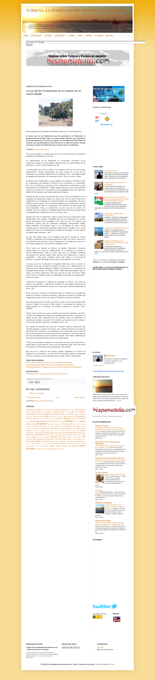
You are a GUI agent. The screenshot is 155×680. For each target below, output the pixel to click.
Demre (53, 418)
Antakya (67, 412)
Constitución (80, 416)
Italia (31, 430)
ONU (60, 437)
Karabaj (68, 430)
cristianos (29, 418)
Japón (43, 430)
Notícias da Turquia (101, 426)
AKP (76, 410)
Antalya (72, 412)
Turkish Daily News (41, 149)
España (82, 421)
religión (38, 441)
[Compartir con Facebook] (36, 382)
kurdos (82, 430)
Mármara (62, 433)
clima (65, 416)
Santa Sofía (69, 441)
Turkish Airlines (61, 446)
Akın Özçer (71, 410)
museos (70, 434)
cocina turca (71, 416)
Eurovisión (51, 424)
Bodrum (67, 414)
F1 (55, 424)
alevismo (28, 412)
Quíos (73, 439)
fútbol (71, 424)
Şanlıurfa (63, 441)
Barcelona (52, 414)
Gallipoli (83, 424)
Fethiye (58, 424)
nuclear (33, 437)
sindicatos (79, 441)
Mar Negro (50, 433)
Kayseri (73, 430)
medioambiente (39, 435)
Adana (44, 410)
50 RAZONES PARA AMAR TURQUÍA (116, 228)
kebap (77, 430)
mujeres (64, 435)
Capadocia (36, 416)
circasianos (59, 416)
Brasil (79, 414)
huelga (52, 428)
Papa (34, 439)
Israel (83, 428)
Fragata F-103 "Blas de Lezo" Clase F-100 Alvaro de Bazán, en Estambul (115, 506)
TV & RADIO (98, 35)
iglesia (57, 428)
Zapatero (54, 449)
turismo (52, 446)
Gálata (79, 424)
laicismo (28, 433)
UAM (69, 446)
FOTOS (80, 35)
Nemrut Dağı (81, 434)
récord (83, 439)
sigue (118, 400)
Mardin (57, 433)
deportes (67, 418)
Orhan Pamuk (67, 437)
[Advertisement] (74, 76)
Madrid (40, 433)
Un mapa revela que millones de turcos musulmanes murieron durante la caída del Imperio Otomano (116, 199)
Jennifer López (49, 430)
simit (75, 441)
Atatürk (46, 414)
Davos (48, 418)
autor (37, 656)
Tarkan (49, 443)
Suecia (38, 443)
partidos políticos (50, 439)
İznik (39, 430)
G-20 (75, 424)
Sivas (27, 443)
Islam (79, 428)
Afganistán (50, 410)
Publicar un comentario (36, 393)
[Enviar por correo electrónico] (29, 382)
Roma (47, 441)
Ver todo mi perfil (98, 366)
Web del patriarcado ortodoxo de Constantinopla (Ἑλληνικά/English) (50, 365)
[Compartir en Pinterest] (38, 382)
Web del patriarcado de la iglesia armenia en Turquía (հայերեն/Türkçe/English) (53, 367)
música (75, 434)
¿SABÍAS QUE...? (60, 35)
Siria (84, 441)
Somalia (32, 443)
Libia (35, 433)
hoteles (40, 428)
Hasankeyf (29, 428)
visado (43, 449)
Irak (72, 428)
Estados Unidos (31, 424)
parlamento (40, 439)
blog (62, 414)
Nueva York (40, 437)
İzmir (35, 430)
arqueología (30, 414)
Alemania (82, 410)
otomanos (29, 439)
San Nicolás (56, 441)
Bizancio (58, 414)
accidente (38, 410)
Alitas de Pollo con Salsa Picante (115, 474)
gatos (33, 426)
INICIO (26, 35)
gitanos (45, 426)
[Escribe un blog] (32, 382)
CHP (51, 416)
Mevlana (52, 434)
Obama (47, 437)
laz (33, 433)
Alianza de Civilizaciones (44, 412)
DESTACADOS (36, 35)
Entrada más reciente (34, 397)
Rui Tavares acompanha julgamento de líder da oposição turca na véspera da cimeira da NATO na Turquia (110, 429)
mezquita (58, 434)
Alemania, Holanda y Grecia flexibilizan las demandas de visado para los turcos (116, 242)
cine (54, 416)
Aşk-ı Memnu (40, 414)
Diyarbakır (74, 418)
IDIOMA (72, 35)
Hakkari (78, 426)
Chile (41, 416)
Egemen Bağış (35, 421)
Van (37, 449)
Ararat (76, 412)
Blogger (112, 664)
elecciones (61, 421)
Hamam (83, 426)
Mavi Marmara (71, 433)
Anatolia (56, 412)
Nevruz (28, 437)
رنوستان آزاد (99, 490)
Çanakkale (29, 416)
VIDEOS (88, 35)
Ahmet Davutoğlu (62, 410)
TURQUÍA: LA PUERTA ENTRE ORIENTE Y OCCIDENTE (75, 10)
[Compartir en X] (34, 382)
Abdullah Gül (30, 410)
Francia (66, 424)
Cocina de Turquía (101, 472)
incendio (62, 428)
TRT (36, 446)
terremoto (62, 443)
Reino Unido (30, 441)
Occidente (54, 437)
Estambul (42, 423)
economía (81, 418)
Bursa (83, 414)
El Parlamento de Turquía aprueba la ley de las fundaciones (47, 374)
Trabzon (76, 443)
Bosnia (76, 414)
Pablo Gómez (111, 356)
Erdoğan (69, 421)
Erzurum (76, 421)
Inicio (57, 397)
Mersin (47, 434)
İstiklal (28, 430)
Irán (75, 428)
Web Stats (100, 647)
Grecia (68, 426)
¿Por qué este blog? (111, 171)
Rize (42, 441)
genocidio (39, 426)
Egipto (42, 421)
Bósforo (71, 414)
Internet (68, 428)
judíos (63, 430)
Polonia (69, 439)
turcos (45, 446)
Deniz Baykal (59, 418)
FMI (62, 424)
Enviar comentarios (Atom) (44, 401)
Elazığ (56, 421)
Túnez (41, 446)
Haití (73, 426)
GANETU (28, 426)
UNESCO (75, 446)
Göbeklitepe (51, 426)
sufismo (43, 443)
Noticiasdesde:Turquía (103, 521)
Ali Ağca (34, 412)
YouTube (48, 449)
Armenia (82, 412)
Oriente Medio (76, 437)
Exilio (97, 492)
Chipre (46, 416)
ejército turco (49, 421)
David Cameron (41, 418)
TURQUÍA (48, 35)
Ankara (61, 412)
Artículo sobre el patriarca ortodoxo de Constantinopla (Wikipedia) (49, 362)
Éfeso (27, 421)
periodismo (59, 439)
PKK (64, 439)
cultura (35, 418)
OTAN (83, 437)
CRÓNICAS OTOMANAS (103, 503)
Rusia (50, 441)
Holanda (34, 428)
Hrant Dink (45, 428)
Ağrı (54, 410)
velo (39, 449)
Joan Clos (58, 430)
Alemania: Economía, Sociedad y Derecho (109, 458)
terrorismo (70, 443)
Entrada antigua (79, 397)
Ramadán (78, 439)
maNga (44, 433)
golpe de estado (60, 426)
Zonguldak (60, 449)
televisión (55, 443)
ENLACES (109, 35)
